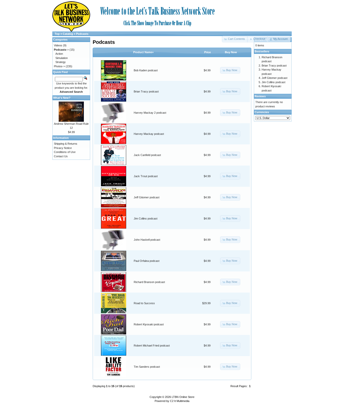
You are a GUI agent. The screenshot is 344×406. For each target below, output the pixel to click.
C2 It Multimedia (179, 400)
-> (61, 49)
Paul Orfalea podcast (146, 260)
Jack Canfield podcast (147, 155)
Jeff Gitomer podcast (146, 197)
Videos (58, 45)
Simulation (61, 57)
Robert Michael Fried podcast (152, 345)
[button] (257, 39)
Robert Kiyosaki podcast (149, 324)
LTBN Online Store (183, 396)
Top (57, 33)
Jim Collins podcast (145, 218)
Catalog (68, 33)
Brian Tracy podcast (146, 91)
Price (207, 52)
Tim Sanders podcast (147, 366)
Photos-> (59, 66)
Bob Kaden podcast (146, 70)
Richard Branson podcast (149, 282)
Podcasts (82, 33)
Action (59, 53)
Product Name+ (143, 52)
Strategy (60, 62)
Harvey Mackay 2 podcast (150, 112)
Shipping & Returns (65, 143)
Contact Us (61, 156)
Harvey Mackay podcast (149, 133)
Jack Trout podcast (146, 176)
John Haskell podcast (147, 239)
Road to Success (144, 303)
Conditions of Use (65, 151)
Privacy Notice (63, 147)
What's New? (62, 97)
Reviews (260, 96)
